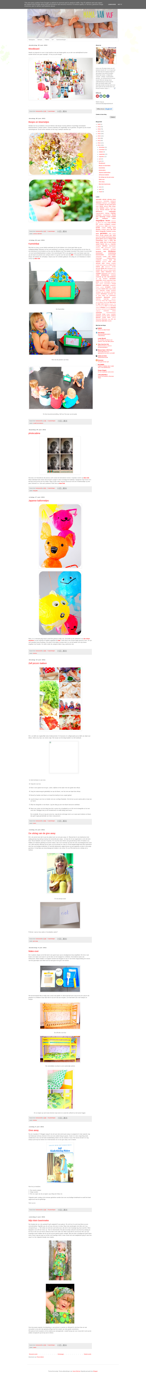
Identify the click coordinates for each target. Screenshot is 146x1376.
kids (104, 251)
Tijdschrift (105, 302)
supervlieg (106, 299)
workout (114, 317)
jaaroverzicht (108, 247)
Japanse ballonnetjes (39, 500)
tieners (101, 302)
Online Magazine (112, 273)
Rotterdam (102, 290)
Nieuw (114, 271)
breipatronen (113, 208)
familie (98, 227)
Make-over (34, 951)
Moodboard (34, 49)
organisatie (99, 280)
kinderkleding (112, 253)
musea (110, 270)
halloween (105, 238)
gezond (106, 235)
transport (111, 304)
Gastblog (113, 231)
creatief (108, 216)
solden (103, 295)
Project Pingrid (102, 370)
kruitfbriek (105, 259)
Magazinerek (106, 265)
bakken (113, 203)
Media (102, 268)
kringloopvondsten (111, 258)
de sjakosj (98, 222)
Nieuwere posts (33, 1354)
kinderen (112, 251)
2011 (99, 145)
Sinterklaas (104, 293)
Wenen (108, 315)
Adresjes (39, 39)
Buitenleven (99, 211)
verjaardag (99, 312)
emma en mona (102, 356)
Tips (110, 302)
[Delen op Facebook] (64, 111)
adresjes (109, 199)
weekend (104, 315)
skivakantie (110, 293)
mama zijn (100, 266)
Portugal (114, 283)
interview (98, 247)
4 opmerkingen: (51, 938)
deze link (62, 483)
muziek (114, 270)
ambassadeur (99, 201)
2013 (99, 140)
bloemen (106, 206)
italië (102, 247)
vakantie (113, 307)
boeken (102, 208)
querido (102, 287)
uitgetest (98, 307)
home (110, 242)
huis (106, 244)
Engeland (98, 226)
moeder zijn (99, 270)
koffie (109, 256)
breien (107, 208)
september (102, 154)
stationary (98, 299)
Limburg (108, 263)
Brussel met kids (110, 209)
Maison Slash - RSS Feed (105, 350)
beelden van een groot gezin (108, 204)
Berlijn (101, 206)
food (114, 229)
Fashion (104, 227)
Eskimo (102, 226)
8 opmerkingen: (51, 488)
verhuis (114, 310)
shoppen (98, 293)
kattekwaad (106, 249)
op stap (98, 278)
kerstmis (98, 251)
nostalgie (98, 273)
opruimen (105, 278)
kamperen (98, 249)
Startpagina (32, 39)
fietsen (108, 229)
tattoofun (114, 299)
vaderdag (108, 307)
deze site (37, 258)
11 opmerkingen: (52, 420)
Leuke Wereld (102, 338)
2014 (99, 138)
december (102, 147)
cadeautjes (112, 211)
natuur (102, 271)
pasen (97, 282)
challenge (107, 213)
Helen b (106, 240)
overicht (104, 280)
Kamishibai (34, 243)
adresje (104, 199)
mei (100, 187)
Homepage (61, 1354)
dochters (101, 224)
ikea (109, 244)
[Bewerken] (115, 88)
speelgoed (99, 297)
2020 (99, 124)
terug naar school (106, 300)
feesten (98, 229)
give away (35, 941)
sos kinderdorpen (111, 295)
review (110, 288)
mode (114, 268)
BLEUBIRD (101, 364)
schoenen (113, 290)
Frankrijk (108, 231)
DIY (53, 39)
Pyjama (97, 287)
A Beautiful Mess (103, 374)
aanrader (99, 199)
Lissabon (113, 263)
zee (112, 319)
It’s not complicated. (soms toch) (106, 371)
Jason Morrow (76, 1371)
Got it (120, 4)
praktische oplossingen (102, 285)
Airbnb (114, 199)
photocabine (34, 433)
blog (110, 206)
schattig (108, 290)
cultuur (114, 218)
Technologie (98, 300)
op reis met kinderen (109, 277)
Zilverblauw (101, 332)
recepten (108, 287)
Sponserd (107, 297)
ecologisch (107, 224)
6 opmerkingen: (51, 231)
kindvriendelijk (100, 254)
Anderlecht (113, 201)
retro (107, 289)
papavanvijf (109, 280)
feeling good (111, 227)
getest (97, 235)
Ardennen (104, 203)
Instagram (98, 245)
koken (34, 823)
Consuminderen (107, 215)
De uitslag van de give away (42, 833)
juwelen (114, 247)
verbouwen (106, 310)
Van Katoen (98, 309)
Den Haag (104, 222)
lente (109, 261)
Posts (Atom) (40, 1357)
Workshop (98, 319)
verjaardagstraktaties (111, 312)
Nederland (108, 271)
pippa (97, 283)
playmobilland (107, 283)
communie (99, 215)
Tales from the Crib (103, 344)
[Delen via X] (62, 111)
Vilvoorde (98, 314)
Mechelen (98, 268)
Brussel (102, 209)
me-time (114, 266)
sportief (114, 297)
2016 (99, 133)
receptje (114, 287)
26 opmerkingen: (52, 1209)
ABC (72, 255)
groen (114, 237)
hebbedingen (99, 240)
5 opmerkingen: (51, 111)
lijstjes (103, 263)
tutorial (114, 305)
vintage (103, 314)
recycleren (98, 288)
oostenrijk (98, 277)
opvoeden (112, 278)
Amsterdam (106, 201)
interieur (35, 653)
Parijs (114, 280)
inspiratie (113, 244)
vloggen (108, 314)
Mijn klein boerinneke (39, 1220)
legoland (104, 261)
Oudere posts (87, 1354)
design (109, 222)
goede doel (98, 237)
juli (100, 159)
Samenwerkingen (61, 39)
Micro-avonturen (109, 268)
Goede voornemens (107, 237)
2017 (99, 131)
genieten (103, 233)
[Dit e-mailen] (58, 111)
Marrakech (107, 266)
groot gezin (99, 238)
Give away (34, 1130)
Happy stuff (112, 238)
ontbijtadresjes (105, 275)
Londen (97, 265)
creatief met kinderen (38, 423)
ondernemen (104, 273)
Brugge (97, 209)
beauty (97, 204)
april (100, 189)
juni (100, 161)
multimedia (105, 270)
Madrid (101, 265)
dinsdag (113, 222)
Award (109, 203)
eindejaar (113, 224)
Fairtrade (114, 226)
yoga (109, 319)
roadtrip (114, 288)
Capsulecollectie (100, 213)
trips (106, 305)
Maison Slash (112, 265)
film (112, 229)
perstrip (101, 282)
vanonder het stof (106, 309)
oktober (101, 152)
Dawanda (113, 220)
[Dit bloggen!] (60, 111)
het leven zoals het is (106, 241)
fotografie (35, 490)
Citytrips (47, 39)
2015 (99, 136)
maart (100, 191)
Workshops (104, 319)
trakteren (106, 304)
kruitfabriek (98, 259)
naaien (34, 1347)
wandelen (113, 314)
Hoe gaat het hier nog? (103, 361)
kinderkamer (99, 253)
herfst (111, 240)
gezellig (101, 235)
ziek (115, 319)
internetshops (112, 245)
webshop (98, 316)
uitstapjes (102, 307)
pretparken (113, 285)
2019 (99, 126)
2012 (99, 143)
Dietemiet (100, 360)
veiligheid (98, 310)
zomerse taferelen (37, 233)
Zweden (110, 320)
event (109, 226)
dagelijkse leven (103, 220)
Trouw (108, 305)
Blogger (95, 1371)
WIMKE (100, 328)
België (97, 206)
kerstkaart (113, 249)
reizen (103, 289)
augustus (101, 156)
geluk (97, 233)
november (102, 149)
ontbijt (97, 275)
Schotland (98, 292)
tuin (111, 305)
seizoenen (113, 292)
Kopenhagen (99, 258)
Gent (110, 233)
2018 (99, 129)
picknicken (113, 282)
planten (101, 283)
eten (106, 226)
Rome (97, 290)
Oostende (113, 275)
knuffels (105, 256)
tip (108, 302)
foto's (97, 231)
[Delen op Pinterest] (66, 111)
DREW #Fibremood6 (103, 357)
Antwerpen (99, 203)
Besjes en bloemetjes (39, 122)
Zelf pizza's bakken (38, 663)
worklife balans (106, 317)
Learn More (112, 4)
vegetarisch (113, 309)
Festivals (103, 229)
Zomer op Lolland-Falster (104, 329)
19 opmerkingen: (52, 1117)
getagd (114, 233)
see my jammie (106, 292)
